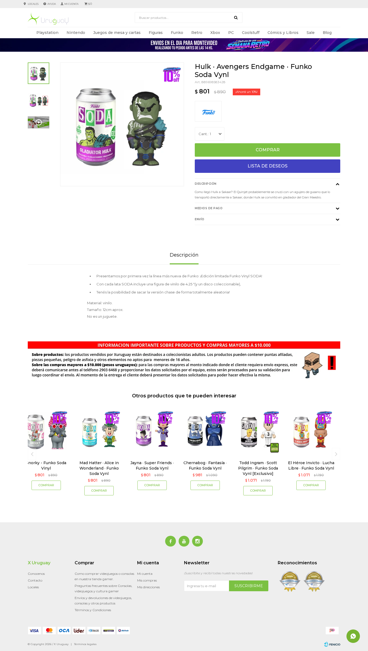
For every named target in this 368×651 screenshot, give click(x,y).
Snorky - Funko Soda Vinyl (46, 465)
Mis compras (147, 580)
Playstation (47, 32)
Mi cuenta (144, 574)
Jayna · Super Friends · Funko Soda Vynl (152, 465)
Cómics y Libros (283, 32)
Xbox (215, 32)
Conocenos (36, 574)
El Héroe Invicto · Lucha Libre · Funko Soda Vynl (311, 465)
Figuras (156, 32)
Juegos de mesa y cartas (117, 32)
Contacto (35, 580)
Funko (177, 32)
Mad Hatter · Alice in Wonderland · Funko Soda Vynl (99, 468)
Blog (327, 32)
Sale (311, 32)
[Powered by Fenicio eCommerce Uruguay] (332, 644)
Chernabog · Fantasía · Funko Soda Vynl (205, 465)
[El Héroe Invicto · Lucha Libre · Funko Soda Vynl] (311, 431)
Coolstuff (250, 32)
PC (231, 32)
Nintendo (76, 32)
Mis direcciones (148, 587)
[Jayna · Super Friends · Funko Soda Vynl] (152, 431)
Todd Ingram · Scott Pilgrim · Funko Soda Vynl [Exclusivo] (258, 468)
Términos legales (85, 644)
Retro (196, 32)
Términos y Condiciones (93, 610)
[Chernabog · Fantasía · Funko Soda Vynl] (205, 431)
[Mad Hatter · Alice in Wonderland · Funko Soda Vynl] (99, 431)
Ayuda (51, 3)
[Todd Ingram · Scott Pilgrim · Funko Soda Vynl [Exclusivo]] (258, 431)
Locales (33, 3)
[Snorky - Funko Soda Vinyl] (46, 431)
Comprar (268, 149)
